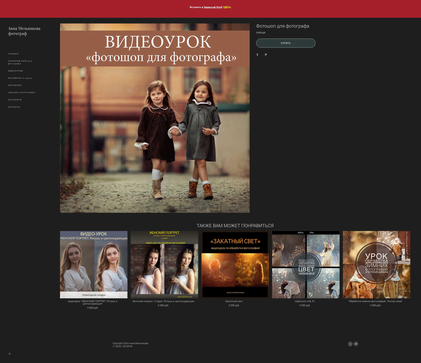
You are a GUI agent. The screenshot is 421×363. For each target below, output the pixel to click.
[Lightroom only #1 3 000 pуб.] (306, 264)
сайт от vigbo (235, 355)
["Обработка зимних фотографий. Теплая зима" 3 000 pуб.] (376, 264)
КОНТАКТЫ (14, 107)
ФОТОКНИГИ (15, 100)
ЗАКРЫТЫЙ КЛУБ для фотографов (20, 62)
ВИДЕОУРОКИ (15, 71)
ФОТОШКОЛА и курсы (20, 78)
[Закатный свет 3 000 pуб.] (235, 264)
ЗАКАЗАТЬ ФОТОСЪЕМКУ (22, 93)
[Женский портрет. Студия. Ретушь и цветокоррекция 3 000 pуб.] (164, 264)
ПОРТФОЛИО (15, 85)
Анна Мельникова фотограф (24, 31)
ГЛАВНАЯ (13, 54)
